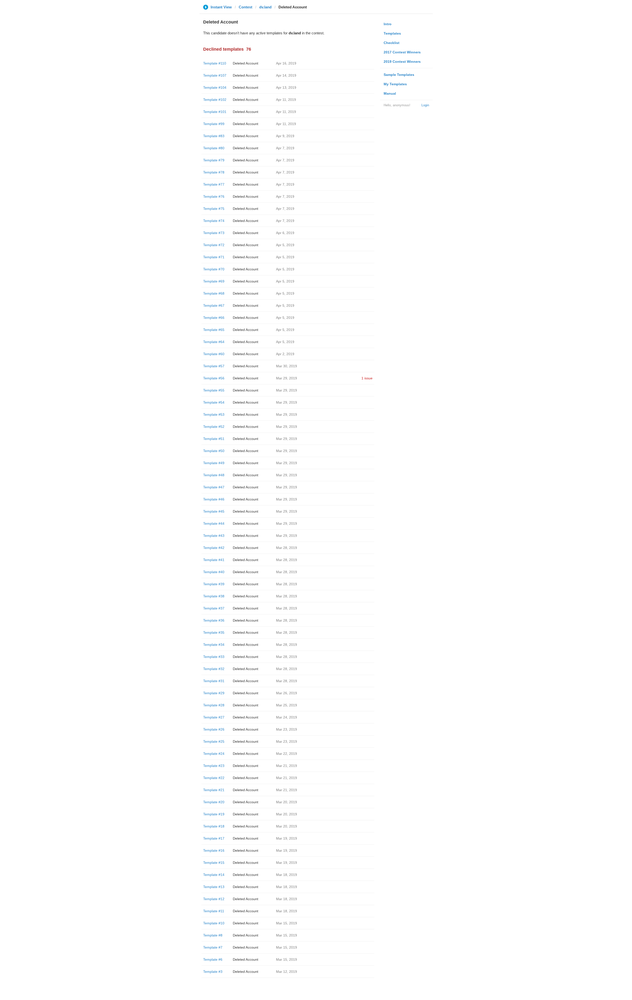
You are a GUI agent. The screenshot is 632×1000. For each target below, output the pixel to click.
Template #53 (213, 414)
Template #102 (214, 100)
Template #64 (213, 342)
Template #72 (213, 245)
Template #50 (213, 451)
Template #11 (213, 911)
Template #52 (213, 427)
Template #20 (213, 802)
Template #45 (213, 511)
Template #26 (213, 729)
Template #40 (213, 572)
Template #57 (213, 366)
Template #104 (214, 87)
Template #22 (213, 778)
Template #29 (213, 693)
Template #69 (213, 281)
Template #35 (213, 632)
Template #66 (213, 318)
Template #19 (213, 814)
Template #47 (213, 487)
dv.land (265, 7)
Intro (388, 24)
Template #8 (212, 935)
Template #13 (213, 887)
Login (425, 105)
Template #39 (213, 584)
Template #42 (213, 548)
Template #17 (213, 838)
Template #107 (214, 75)
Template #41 (213, 560)
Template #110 (214, 63)
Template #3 (212, 972)
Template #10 (213, 923)
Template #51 (213, 439)
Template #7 (212, 947)
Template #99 (213, 124)
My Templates (395, 84)
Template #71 (213, 257)
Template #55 (213, 390)
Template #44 (213, 523)
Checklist (391, 43)
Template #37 (213, 608)
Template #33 (213, 657)
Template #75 (213, 209)
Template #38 (213, 596)
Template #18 (213, 826)
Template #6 (212, 959)
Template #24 (213, 754)
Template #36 (213, 620)
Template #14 (213, 875)
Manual (390, 93)
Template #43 (213, 536)
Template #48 (213, 475)
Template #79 (213, 160)
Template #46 (213, 499)
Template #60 (213, 354)
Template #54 (213, 402)
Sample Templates (399, 75)
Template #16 (213, 850)
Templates (392, 33)
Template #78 (213, 172)
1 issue (367, 378)
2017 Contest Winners (402, 52)
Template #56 (213, 378)
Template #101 (214, 112)
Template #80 (213, 148)
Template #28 (213, 705)
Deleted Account (245, 63)
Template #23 (213, 766)
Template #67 (213, 305)
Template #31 (213, 681)
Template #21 (213, 790)
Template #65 (213, 330)
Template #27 (213, 717)
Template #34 (213, 645)
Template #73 (213, 233)
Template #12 (213, 899)
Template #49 (213, 463)
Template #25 (213, 741)
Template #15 (213, 863)
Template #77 (213, 184)
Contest (245, 7)
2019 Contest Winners (402, 62)
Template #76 (213, 196)
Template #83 (213, 136)
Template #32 (213, 669)
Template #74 (213, 221)
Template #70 (213, 269)
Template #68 (213, 293)
